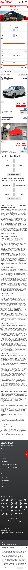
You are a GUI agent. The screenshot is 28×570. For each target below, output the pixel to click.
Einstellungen (8, 567)
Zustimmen (20, 567)
